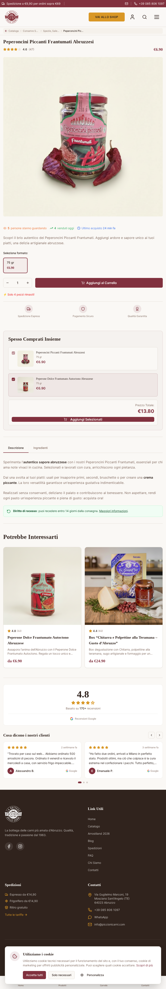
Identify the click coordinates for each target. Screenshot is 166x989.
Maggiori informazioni (113, 511)
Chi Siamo (94, 862)
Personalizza (95, 975)
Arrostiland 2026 (99, 833)
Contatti (93, 870)
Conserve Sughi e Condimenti (31, 30)
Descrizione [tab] (16, 447)
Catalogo (94, 826)
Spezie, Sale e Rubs (51, 30)
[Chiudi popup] (157, 915)
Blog (91, 841)
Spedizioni (95, 848)
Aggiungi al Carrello (101, 283)
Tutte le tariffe (14, 914)
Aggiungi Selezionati (86, 419)
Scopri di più (144, 965)
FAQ (90, 855)
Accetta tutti (34, 975)
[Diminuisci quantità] (7, 283)
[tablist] (83, 448)
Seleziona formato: (15, 253)
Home (92, 819)
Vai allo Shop (106, 17)
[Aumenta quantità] (28, 283)
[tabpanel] (83, 478)
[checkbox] (13, 353)
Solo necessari (61, 975)
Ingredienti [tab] (40, 447)
